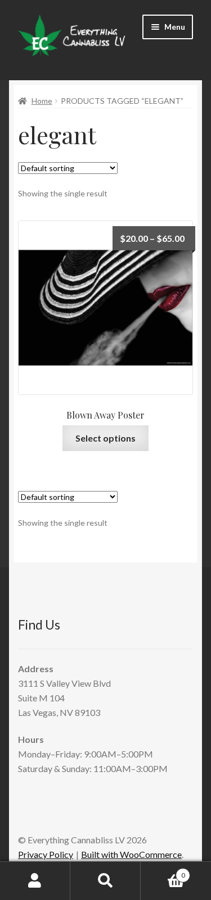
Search (105, 881)
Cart (163, 871)
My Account (35, 881)
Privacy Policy (45, 854)
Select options (105, 438)
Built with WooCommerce (131, 854)
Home (42, 100)
